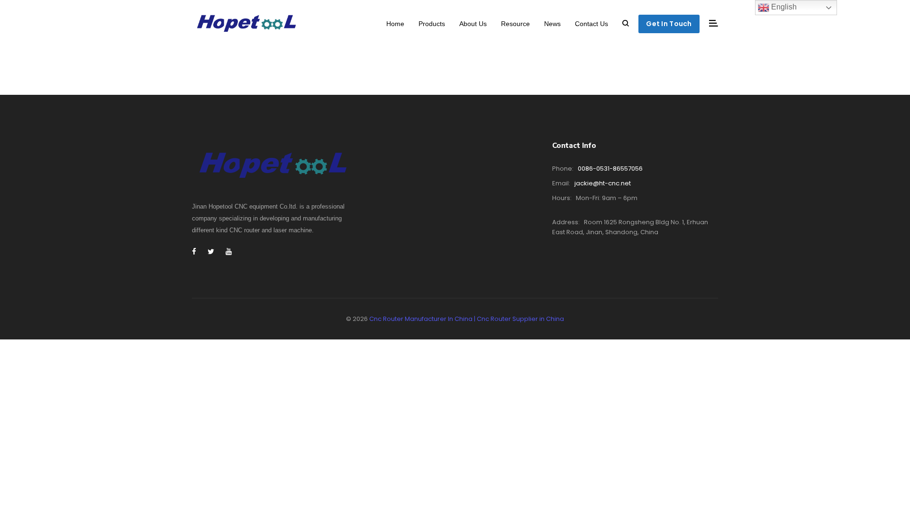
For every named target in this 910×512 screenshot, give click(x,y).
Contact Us (591, 23)
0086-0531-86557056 (610, 168)
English (783, 7)
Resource (515, 23)
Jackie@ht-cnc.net (602, 183)
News (552, 23)
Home (395, 23)
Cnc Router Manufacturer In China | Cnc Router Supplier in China (466, 318)
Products (432, 23)
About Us (473, 23)
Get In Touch (669, 23)
